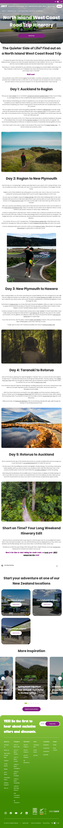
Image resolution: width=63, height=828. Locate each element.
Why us (44, 6)
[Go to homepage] (4, 6)
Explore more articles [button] (31, 709)
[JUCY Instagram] (5, 813)
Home (3, 11)
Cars (26, 6)
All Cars (35, 755)
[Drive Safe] (54, 811)
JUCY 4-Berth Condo (16, 759)
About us (6, 750)
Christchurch (47, 748)
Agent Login (25, 823)
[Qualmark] (43, 811)
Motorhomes (20, 6)
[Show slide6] (38, 703)
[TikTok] (21, 813)
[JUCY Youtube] (16, 813)
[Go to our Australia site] (58, 2)
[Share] (57, 566)
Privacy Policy (46, 823)
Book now (31, 35)
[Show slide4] (33, 703)
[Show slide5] (35, 703)
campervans (56, 547)
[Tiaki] (35, 811)
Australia (45, 755)
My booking (50, 6)
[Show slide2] (28, 703)
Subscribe (52, 724)
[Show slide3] (31, 703)
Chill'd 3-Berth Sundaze (16, 774)
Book (59, 6)
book (46, 552)
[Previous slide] (3, 678)
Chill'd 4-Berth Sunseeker (17, 781)
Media (5, 769)
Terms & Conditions (36, 823)
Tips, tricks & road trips (7, 755)
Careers (6, 760)
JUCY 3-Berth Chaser (16, 752)
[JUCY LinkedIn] (26, 813)
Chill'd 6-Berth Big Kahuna (16, 788)
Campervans (12, 6)
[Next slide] (60, 678)
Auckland (46, 745)
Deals (40, 6)
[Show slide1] (25, 703)
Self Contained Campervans (17, 795)
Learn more (16, 604)
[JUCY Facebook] (10, 813)
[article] (31, 678)
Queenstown (47, 751)
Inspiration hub (33, 6)
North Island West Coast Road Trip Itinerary (30, 11)
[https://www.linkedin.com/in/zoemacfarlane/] (60, 566)
